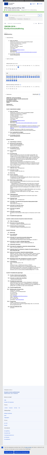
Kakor (5, 415)
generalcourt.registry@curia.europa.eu (20, 296)
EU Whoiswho (6, 437)
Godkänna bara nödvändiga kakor (22, 452)
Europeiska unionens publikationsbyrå (11, 392)
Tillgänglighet (6, 417)
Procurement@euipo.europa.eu (18, 49)
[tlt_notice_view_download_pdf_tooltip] (7, 77)
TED (5, 23)
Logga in (33, 3)
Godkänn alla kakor (9, 452)
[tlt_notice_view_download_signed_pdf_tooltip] (18, 67)
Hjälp (5, 400)
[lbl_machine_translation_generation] (20, 84)
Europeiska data (7, 433)
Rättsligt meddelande (8, 413)
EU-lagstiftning (7, 430)
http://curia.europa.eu (20, 299)
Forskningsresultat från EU (9, 435)
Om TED (5, 423)
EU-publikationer (7, 439)
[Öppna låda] (5, 34)
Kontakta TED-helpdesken (9, 402)
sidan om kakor (28, 447)
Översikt (5, 425)
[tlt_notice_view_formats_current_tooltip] (39, 94)
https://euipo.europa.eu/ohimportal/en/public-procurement (26, 52)
